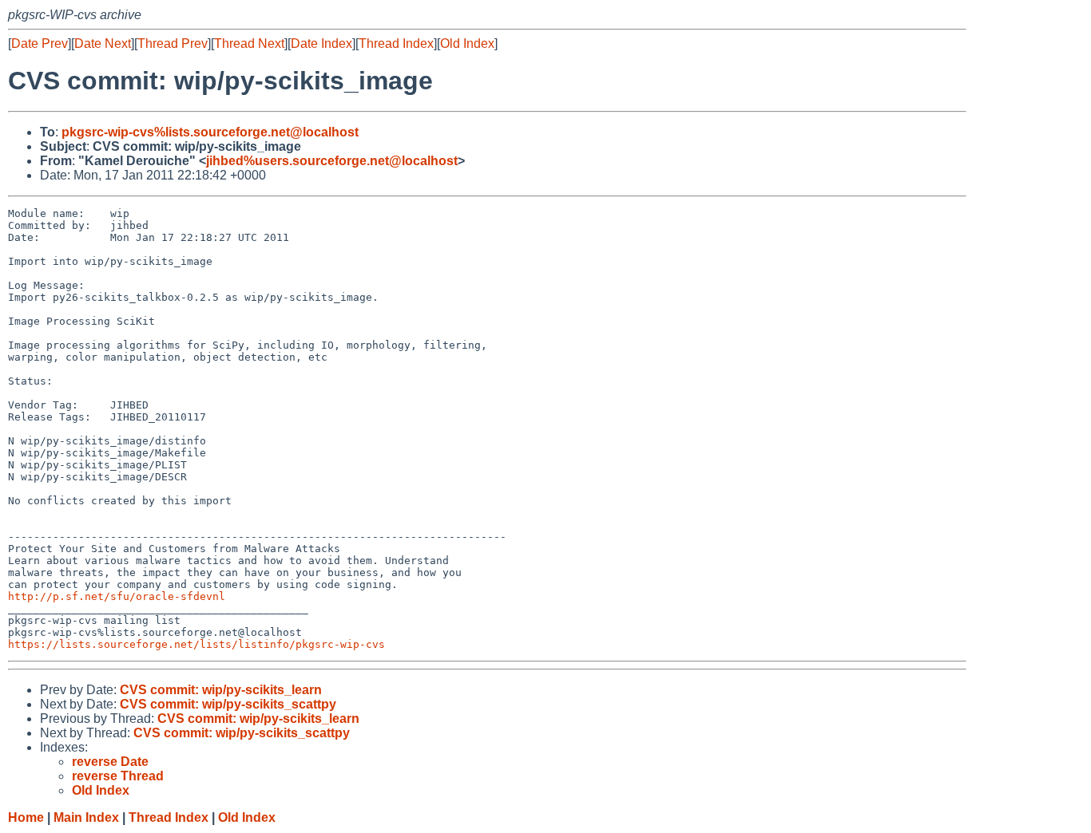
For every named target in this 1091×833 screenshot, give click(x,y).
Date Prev (39, 43)
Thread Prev (172, 43)
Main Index (86, 817)
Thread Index (396, 43)
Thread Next (249, 43)
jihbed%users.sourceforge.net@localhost (332, 161)
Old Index (467, 43)
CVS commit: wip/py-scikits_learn (221, 690)
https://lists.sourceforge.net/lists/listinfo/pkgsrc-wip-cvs (196, 644)
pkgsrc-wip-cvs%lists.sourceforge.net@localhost (210, 132)
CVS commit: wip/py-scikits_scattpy (228, 704)
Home (26, 817)
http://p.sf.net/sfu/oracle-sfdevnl (116, 596)
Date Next (102, 43)
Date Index (321, 43)
